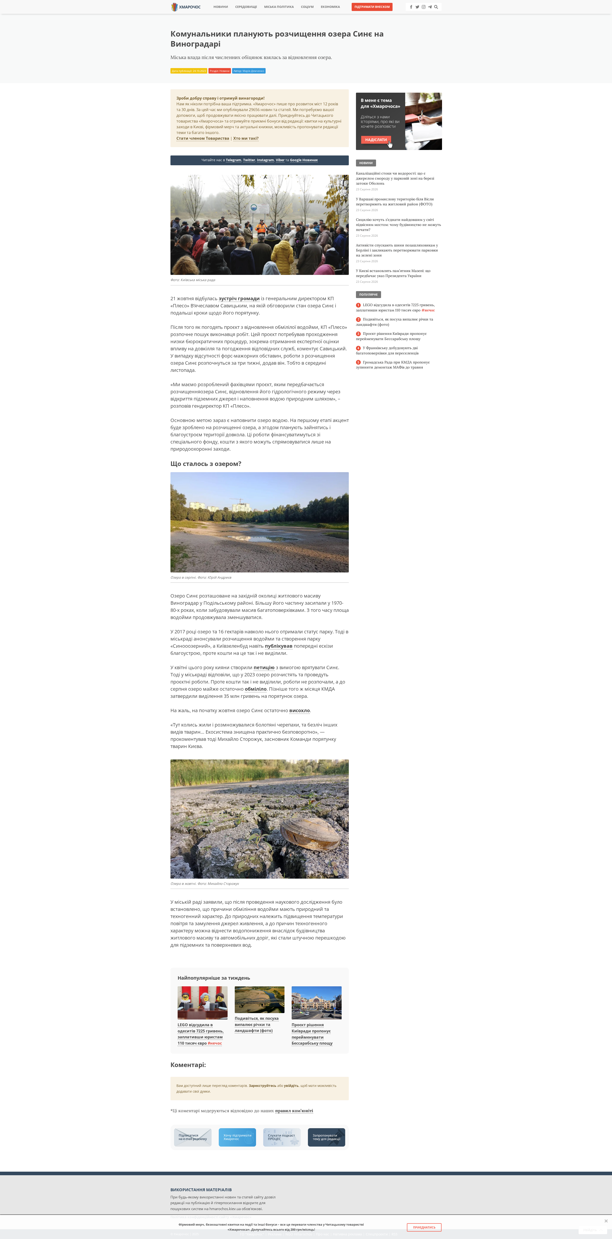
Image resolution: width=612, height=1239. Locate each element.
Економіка (330, 7)
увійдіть (291, 1085)
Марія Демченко (253, 71)
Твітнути (292, 14)
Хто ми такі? (246, 138)
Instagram (265, 160)
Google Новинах (304, 160)
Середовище (246, 7)
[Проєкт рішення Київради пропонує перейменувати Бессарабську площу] (317, 1003)
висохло (299, 710)
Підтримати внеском (372, 7)
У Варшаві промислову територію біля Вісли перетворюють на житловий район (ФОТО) (395, 201)
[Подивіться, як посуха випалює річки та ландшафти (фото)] (260, 1000)
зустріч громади (239, 298)
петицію (264, 667)
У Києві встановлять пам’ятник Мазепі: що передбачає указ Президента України (393, 273)
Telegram (233, 160)
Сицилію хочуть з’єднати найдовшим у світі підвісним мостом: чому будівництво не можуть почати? (398, 224)
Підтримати (352, 14)
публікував (279, 646)
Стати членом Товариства (202, 138)
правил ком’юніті (294, 1110)
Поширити (264, 14)
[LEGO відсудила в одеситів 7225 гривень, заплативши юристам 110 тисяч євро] (203, 1003)
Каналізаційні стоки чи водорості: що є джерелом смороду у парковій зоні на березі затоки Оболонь (395, 178)
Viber (280, 160)
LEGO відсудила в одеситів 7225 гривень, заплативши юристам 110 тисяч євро (201, 1034)
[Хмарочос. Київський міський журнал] (186, 6)
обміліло (256, 689)
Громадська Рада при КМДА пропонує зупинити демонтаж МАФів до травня (393, 365)
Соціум (307, 7)
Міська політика (279, 7)
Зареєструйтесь (262, 1085)
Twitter (249, 160)
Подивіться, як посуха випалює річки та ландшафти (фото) (257, 1024)
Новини (220, 7)
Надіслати (321, 14)
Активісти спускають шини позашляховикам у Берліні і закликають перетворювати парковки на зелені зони (397, 250)
